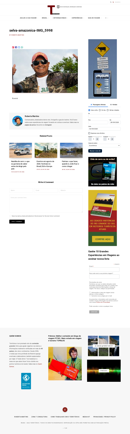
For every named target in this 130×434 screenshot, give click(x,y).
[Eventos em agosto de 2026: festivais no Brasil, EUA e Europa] (46, 150)
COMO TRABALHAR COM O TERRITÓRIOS (65, 417)
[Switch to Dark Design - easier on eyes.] (111, 2)
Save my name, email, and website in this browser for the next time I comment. (36, 216)
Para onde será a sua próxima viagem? (101, 273)
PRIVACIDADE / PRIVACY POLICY (104, 417)
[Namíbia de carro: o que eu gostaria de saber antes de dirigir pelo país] (20, 150)
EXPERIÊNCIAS (77, 18)
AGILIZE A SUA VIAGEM (28, 18)
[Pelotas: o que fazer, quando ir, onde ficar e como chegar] (71, 150)
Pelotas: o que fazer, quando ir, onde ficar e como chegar (70, 163)
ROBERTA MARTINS (21, 417)
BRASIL (44, 18)
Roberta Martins (17, 35)
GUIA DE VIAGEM (94, 18)
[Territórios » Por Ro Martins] (65, 10)
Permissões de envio (95, 282)
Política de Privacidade (103, 302)
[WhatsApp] (65, 409)
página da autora (30, 125)
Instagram (48, 125)
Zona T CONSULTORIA (39, 417)
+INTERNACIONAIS (59, 18)
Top (65, 428)
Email (91, 266)
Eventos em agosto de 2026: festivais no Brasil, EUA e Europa (45, 163)
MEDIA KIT (86, 417)
